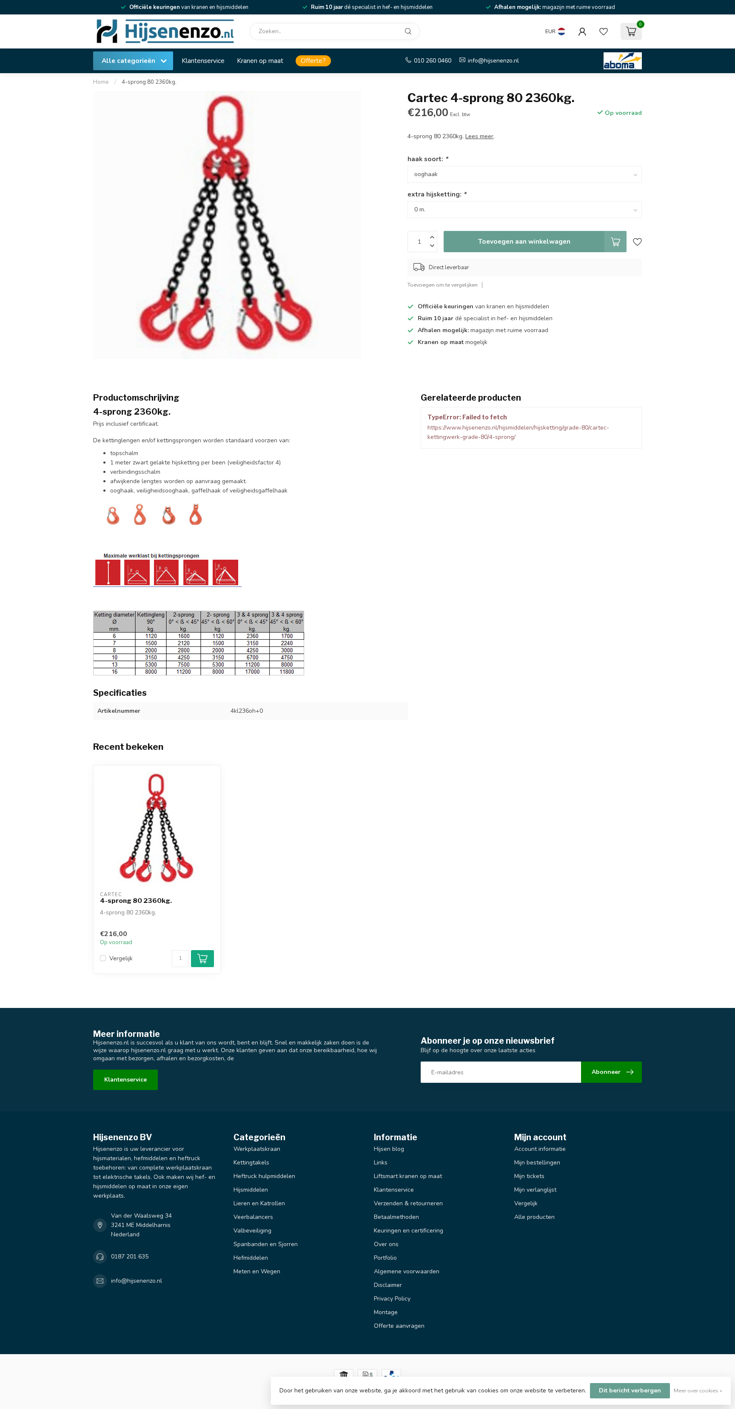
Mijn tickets (529, 1176)
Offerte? (313, 60)
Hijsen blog (389, 1149)
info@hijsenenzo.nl (493, 61)
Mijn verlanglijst (535, 1190)
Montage (386, 1312)
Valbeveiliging (252, 1231)
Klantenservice (203, 60)
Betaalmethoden (396, 1217)
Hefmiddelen (251, 1258)
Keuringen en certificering (408, 1231)
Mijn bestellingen (537, 1163)
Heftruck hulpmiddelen (264, 1176)
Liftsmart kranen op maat (408, 1176)
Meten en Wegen (257, 1271)
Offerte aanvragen (399, 1326)
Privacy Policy (392, 1299)
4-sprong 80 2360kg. (149, 82)
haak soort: (427, 158)
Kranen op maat (260, 60)
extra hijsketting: (436, 194)
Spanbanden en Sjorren (266, 1244)
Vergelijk (121, 958)
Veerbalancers (253, 1217)
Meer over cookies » (698, 1390)
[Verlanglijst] (603, 31)
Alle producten (534, 1217)
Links (380, 1163)
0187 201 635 (129, 1256)
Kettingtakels (251, 1163)
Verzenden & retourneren (408, 1203)
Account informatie (540, 1149)
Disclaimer (388, 1285)
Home (101, 82)
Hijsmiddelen (251, 1190)
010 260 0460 (432, 61)
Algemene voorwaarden (406, 1271)
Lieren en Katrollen (259, 1203)
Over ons (386, 1244)
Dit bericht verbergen (630, 1390)
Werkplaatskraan (257, 1149)
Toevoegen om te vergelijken (442, 284)
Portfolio (385, 1258)
